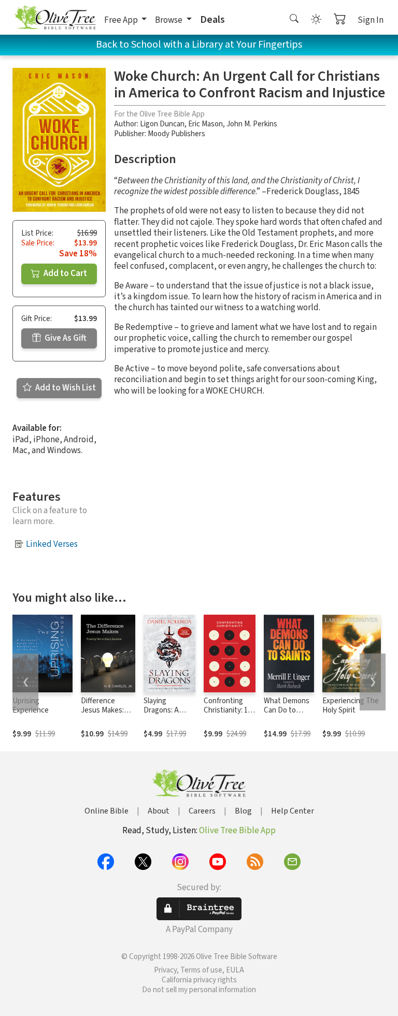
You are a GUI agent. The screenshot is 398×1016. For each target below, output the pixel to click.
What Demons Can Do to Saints (286, 710)
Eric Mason (205, 124)
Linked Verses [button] (52, 544)
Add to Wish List (65, 388)
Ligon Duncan (162, 124)
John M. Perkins (251, 124)
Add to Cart (64, 273)
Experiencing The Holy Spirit (350, 705)
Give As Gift (65, 338)
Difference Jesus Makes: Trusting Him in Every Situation (105, 715)
